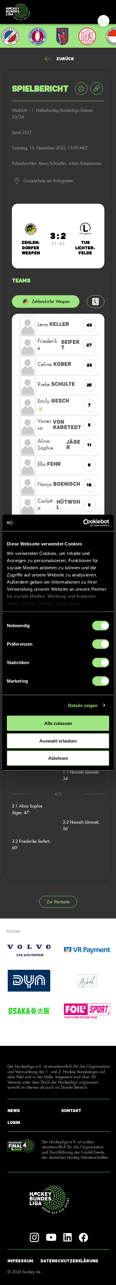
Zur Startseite (58, 901)
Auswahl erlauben (58, 740)
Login (13, 1122)
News (13, 1110)
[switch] (100, 644)
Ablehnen (58, 758)
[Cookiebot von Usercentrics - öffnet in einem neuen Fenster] (83, 523)
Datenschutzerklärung (69, 1261)
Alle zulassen (58, 723)
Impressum (20, 1261)
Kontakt (71, 1110)
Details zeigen (83, 705)
